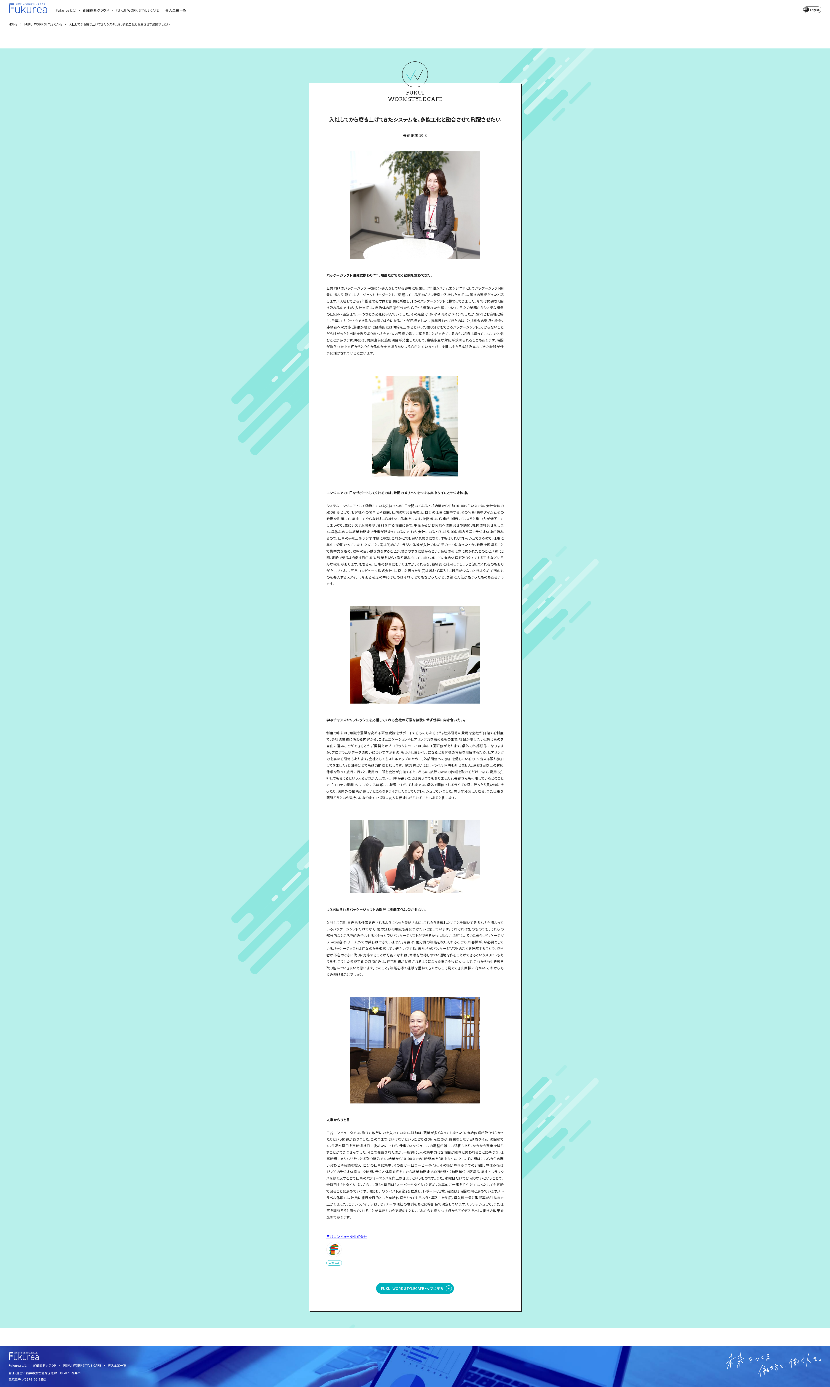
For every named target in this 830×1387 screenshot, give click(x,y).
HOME (13, 24)
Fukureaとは (66, 10)
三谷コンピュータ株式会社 (346, 1236)
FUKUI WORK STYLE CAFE (137, 10)
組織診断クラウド (96, 10)
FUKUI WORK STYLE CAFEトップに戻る (412, 1288)
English (815, 9)
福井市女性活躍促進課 (41, 1373)
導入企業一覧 (175, 10)
